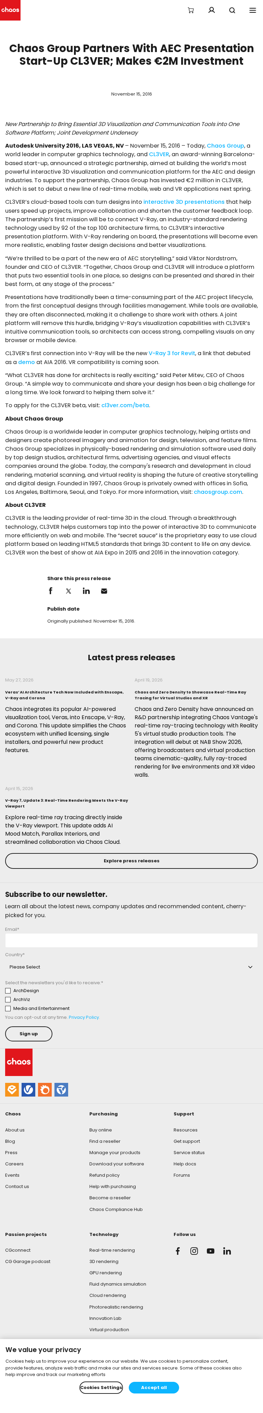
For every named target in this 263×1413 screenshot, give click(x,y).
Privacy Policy (84, 1017)
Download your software (116, 1164)
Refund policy (104, 1175)
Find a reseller (105, 1141)
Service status (189, 1152)
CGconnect (17, 1250)
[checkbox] (69, 999)
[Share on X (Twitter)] (68, 591)
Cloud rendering (107, 1295)
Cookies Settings (101, 1387)
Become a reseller (110, 1198)
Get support (187, 1141)
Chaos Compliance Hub (116, 1209)
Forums (182, 1175)
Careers (14, 1164)
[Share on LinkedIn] (86, 591)
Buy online (100, 1130)
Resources (186, 1130)
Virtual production (109, 1329)
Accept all (154, 1387)
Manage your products (114, 1152)
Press (11, 1152)
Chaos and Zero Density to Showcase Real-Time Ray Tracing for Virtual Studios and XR (190, 695)
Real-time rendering (112, 1250)
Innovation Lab (105, 1318)
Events (12, 1175)
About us (15, 1130)
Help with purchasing (112, 1186)
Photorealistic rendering (116, 1307)
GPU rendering (105, 1273)
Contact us (17, 1186)
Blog (10, 1141)
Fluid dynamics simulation (117, 1284)
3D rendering (103, 1261)
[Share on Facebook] (50, 591)
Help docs (185, 1164)
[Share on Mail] (104, 591)
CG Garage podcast (27, 1261)
